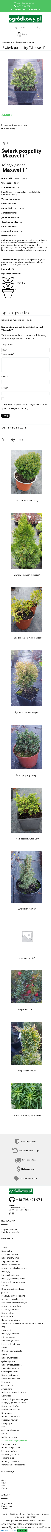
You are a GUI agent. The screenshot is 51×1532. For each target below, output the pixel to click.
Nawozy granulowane (11, 1258)
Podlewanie (6, 1347)
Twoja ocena (8, 344)
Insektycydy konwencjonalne (14, 1282)
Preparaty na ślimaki (10, 1261)
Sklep (3, 1485)
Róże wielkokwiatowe (10, 1378)
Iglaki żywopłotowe (9, 1254)
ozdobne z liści (7, 1458)
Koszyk (4, 1508)
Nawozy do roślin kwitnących (14, 1268)
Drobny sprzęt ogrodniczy (12, 1289)
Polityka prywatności (10, 1232)
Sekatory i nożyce (9, 1451)
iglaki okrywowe (8, 1361)
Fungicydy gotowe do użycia (13, 1402)
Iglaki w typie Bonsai (10, 1309)
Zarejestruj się (19, 9)
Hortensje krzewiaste (10, 1461)
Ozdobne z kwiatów (10, 1430)
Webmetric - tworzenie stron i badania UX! (29, 1521)
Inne (3, 1326)
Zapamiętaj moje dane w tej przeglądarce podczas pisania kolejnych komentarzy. (24, 406)
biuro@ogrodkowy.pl (25, 3)
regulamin (19, 1517)
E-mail (4, 388)
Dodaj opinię (9, 128)
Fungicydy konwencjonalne (13, 1296)
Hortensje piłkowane (10, 1416)
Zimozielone (6, 1389)
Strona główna (6, 42)
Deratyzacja (6, 1413)
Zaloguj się (35, 9)
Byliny (4, 1433)
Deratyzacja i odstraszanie (13, 1464)
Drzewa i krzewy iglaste (11, 1351)
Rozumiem (22, 1530)
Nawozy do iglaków (10, 1406)
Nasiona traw (7, 1251)
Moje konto (6, 1503)
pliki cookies (31, 1517)
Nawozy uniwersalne (10, 1357)
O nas (4, 1480)
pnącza (4, 1292)
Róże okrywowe (8, 1337)
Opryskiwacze (7, 1385)
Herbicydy (5, 1271)
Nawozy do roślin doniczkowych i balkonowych (22, 1323)
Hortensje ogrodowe (10, 1320)
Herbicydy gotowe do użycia (13, 1392)
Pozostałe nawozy (9, 1420)
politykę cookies (8, 1530)
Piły (2, 1426)
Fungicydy (5, 1382)
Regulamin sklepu (9, 1229)
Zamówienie (6, 1506)
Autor (4, 376)
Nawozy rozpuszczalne (11, 1364)
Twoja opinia (7, 354)
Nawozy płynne (8, 1313)
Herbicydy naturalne (10, 1333)
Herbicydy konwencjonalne (13, 1278)
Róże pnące (6, 1423)
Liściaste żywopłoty (10, 1454)
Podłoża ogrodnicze (10, 1340)
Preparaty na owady (10, 1368)
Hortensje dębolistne (10, 1447)
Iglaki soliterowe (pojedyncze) (14, 1440)
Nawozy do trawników (11, 1306)
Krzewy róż (6, 1395)
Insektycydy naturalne (10, 1344)
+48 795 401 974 (23, 6)
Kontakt (4, 1488)
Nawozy (5, 1354)
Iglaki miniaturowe (9, 1437)
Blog (3, 1482)
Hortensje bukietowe (10, 1264)
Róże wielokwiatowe (10, 1275)
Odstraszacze (7, 1316)
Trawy (4, 1247)
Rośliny (4, 1285)
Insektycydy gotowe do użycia (14, 1399)
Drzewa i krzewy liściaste (12, 1299)
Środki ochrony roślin (10, 1409)
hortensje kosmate (9, 1371)
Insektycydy (6, 1330)
